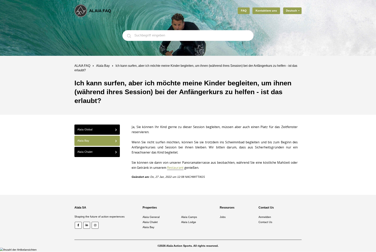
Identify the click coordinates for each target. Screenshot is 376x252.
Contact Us (265, 222)
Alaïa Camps (189, 217)
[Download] (181, 75)
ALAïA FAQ (82, 65)
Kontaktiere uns (266, 10)
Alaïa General (151, 217)
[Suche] (129, 35)
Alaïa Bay (103, 65)
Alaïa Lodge (188, 222)
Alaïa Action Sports (179, 245)
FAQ (244, 10)
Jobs (223, 217)
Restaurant (175, 167)
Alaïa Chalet (150, 222)
